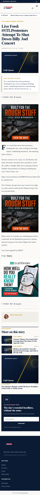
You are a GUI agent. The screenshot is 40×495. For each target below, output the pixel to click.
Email (11, 97)
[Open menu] (37, 8)
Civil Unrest (6, 21)
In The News (19, 21)
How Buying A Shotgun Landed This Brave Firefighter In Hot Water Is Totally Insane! (20, 387)
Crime (13, 21)
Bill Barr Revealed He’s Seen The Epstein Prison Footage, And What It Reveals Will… (25, 351)
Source (10, 256)
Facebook (6, 97)
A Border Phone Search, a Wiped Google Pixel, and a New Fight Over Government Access (24, 15)
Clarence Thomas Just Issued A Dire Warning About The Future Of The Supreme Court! (25, 341)
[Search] (32, 8)
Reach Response (23, 493)
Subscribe (21, 423)
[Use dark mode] (36, 1)
